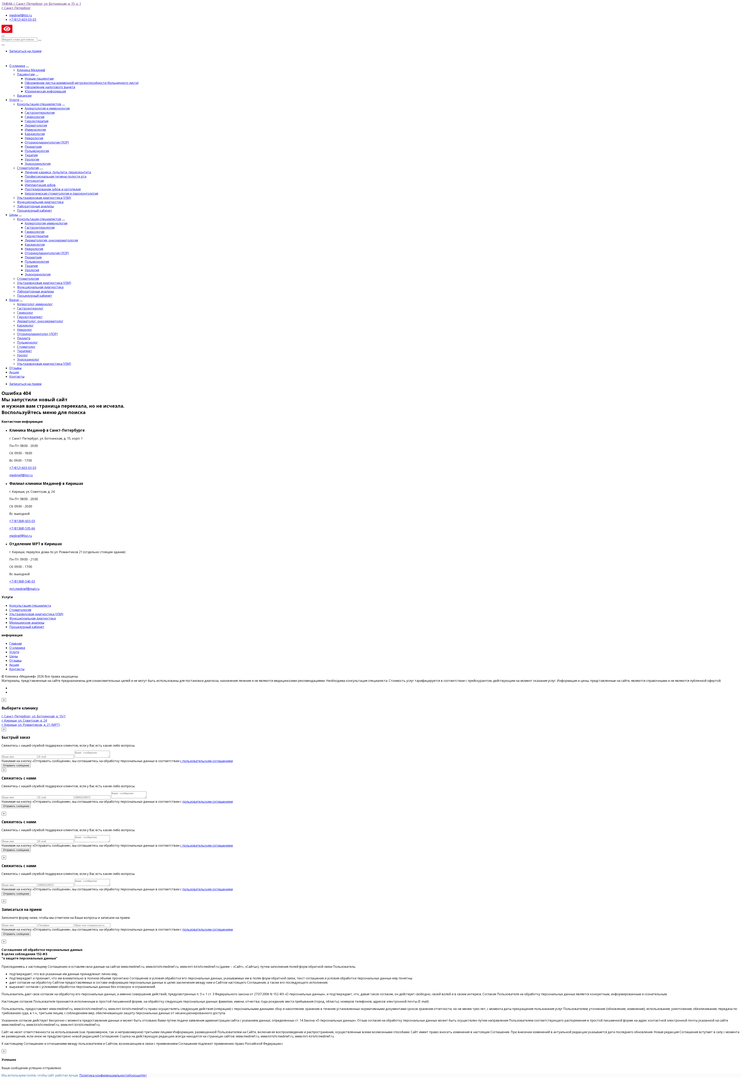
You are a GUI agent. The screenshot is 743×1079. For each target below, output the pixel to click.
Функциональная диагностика (40, 202)
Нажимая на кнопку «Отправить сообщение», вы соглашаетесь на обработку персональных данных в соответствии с (117, 801)
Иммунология (35, 129)
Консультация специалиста (30, 605)
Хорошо (135, 1075)
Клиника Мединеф (31, 70)
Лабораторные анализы (35, 206)
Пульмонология (37, 151)
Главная (15, 643)
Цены (13, 215)
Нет (144, 1075)
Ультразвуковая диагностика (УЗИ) (44, 198)
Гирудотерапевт (30, 317)
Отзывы (15, 368)
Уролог (22, 355)
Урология (32, 159)
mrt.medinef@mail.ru (24, 589)
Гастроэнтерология (40, 112)
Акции (14, 372)
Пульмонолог (27, 342)
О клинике (17, 66)
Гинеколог (25, 313)
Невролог (24, 330)
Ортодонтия (34, 181)
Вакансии (24, 95)
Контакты (16, 376)
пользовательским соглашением (207, 801)
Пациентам (26, 74)
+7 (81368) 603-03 (22, 521)
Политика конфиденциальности (104, 1075)
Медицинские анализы (26, 622)
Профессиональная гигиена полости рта (55, 176)
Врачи (14, 300)
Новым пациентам (39, 78)
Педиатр (23, 338)
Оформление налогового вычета (50, 87)
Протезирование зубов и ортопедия (53, 189)
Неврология (34, 138)
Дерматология (36, 125)
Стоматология (28, 168)
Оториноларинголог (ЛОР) (37, 334)
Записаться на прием (25, 51)
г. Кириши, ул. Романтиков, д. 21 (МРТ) (31, 725)
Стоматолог (26, 347)
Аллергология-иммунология (46, 223)
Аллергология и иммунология (47, 108)
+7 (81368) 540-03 (22, 581)
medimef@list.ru (21, 475)
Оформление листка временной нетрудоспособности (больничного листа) (82, 83)
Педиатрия (33, 147)
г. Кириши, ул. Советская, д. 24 (24, 720)
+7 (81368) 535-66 (22, 528)
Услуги (14, 100)
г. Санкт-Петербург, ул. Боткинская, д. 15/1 (34, 716)
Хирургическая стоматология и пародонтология (61, 193)
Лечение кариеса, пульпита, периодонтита (58, 172)
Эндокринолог (28, 359)
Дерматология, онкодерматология (51, 240)
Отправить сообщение (16, 765)
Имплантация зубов (40, 185)
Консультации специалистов (39, 104)
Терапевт (24, 351)
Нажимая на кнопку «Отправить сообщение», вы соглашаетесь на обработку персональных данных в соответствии (117, 761)
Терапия (31, 155)
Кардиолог (25, 325)
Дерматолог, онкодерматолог (40, 321)
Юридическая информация (45, 91)
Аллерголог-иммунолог (35, 304)
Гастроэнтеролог (30, 308)
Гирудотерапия (36, 121)
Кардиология (35, 134)
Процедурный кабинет (34, 210)
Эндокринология (38, 164)
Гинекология (34, 117)
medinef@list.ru (20, 536)
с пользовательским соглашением (206, 761)
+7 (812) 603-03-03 (22, 468)
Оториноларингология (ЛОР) (47, 142)
